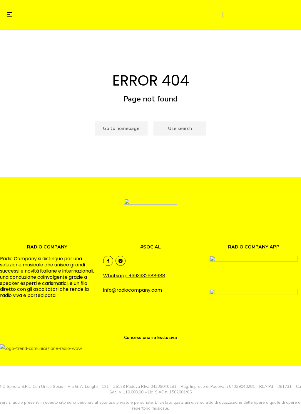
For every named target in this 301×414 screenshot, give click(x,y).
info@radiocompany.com (132, 290)
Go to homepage (121, 128)
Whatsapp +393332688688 (134, 275)
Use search (180, 128)
